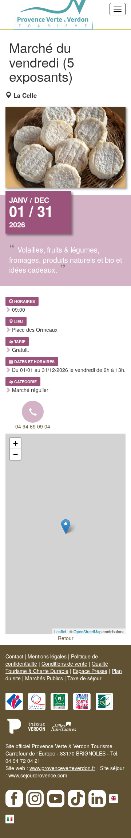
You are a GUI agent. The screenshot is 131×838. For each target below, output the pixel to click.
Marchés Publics (44, 678)
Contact (14, 656)
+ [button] (15, 443)
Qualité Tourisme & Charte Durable (56, 667)
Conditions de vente (64, 663)
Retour (66, 638)
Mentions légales (47, 656)
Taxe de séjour (84, 678)
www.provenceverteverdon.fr (62, 768)
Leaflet (60, 631)
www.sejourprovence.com (37, 775)
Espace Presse (90, 670)
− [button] (15, 454)
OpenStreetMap (88, 631)
